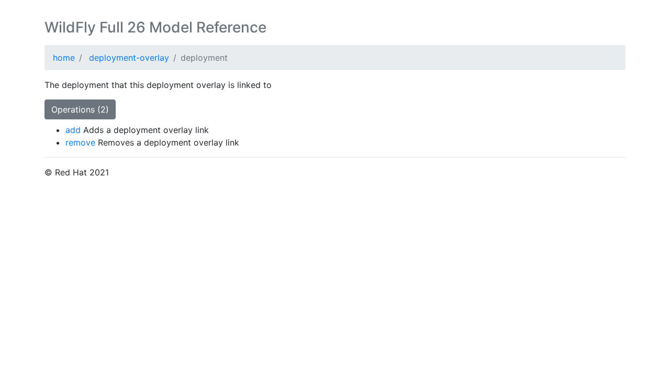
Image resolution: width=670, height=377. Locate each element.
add (73, 130)
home (64, 57)
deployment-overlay (129, 57)
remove (80, 142)
